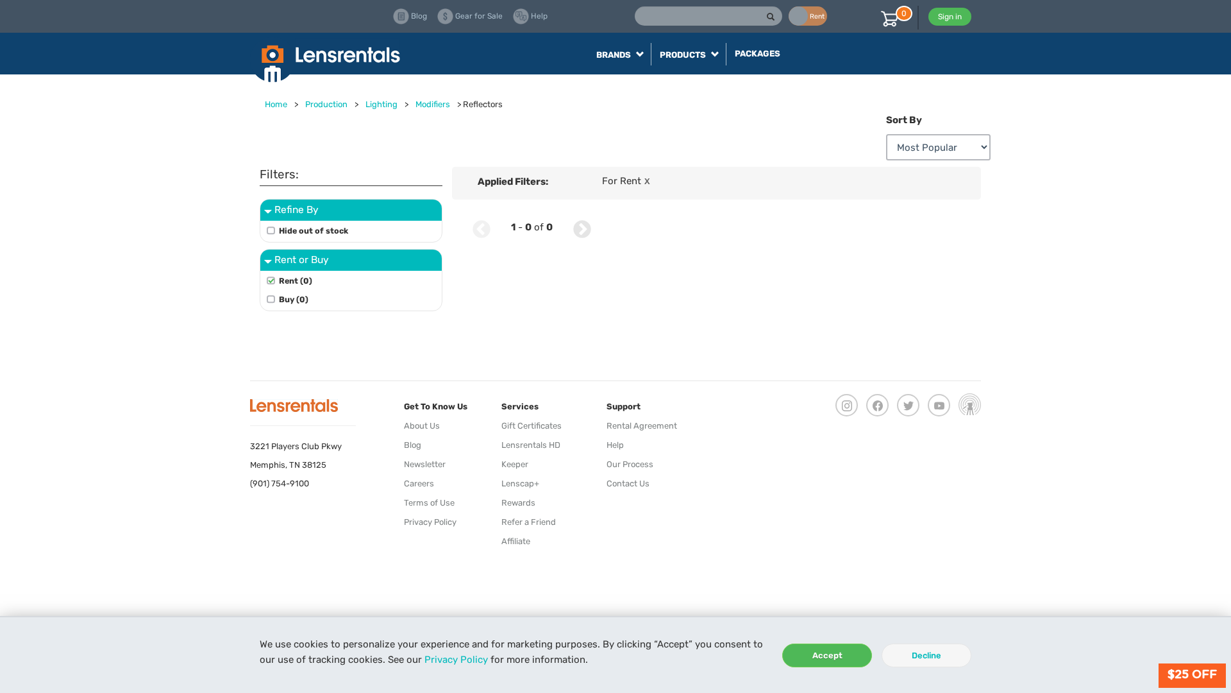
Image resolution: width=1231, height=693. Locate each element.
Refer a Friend (528, 522)
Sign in (950, 16)
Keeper (514, 464)
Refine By (296, 209)
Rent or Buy (301, 259)
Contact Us (628, 483)
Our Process (630, 464)
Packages (757, 53)
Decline (926, 655)
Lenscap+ (520, 483)
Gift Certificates (531, 426)
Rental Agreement (642, 426)
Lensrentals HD (530, 445)
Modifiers (432, 104)
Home (276, 104)
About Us (422, 426)
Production (326, 104)
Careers (419, 483)
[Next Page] (582, 227)
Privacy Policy (456, 659)
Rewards (518, 503)
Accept (827, 655)
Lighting (381, 104)
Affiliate (515, 541)
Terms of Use (429, 503)
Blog (412, 445)
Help (615, 445)
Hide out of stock (313, 230)
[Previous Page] (481, 227)
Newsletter (425, 464)
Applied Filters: (513, 181)
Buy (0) (293, 299)
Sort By (904, 120)
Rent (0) (295, 281)
